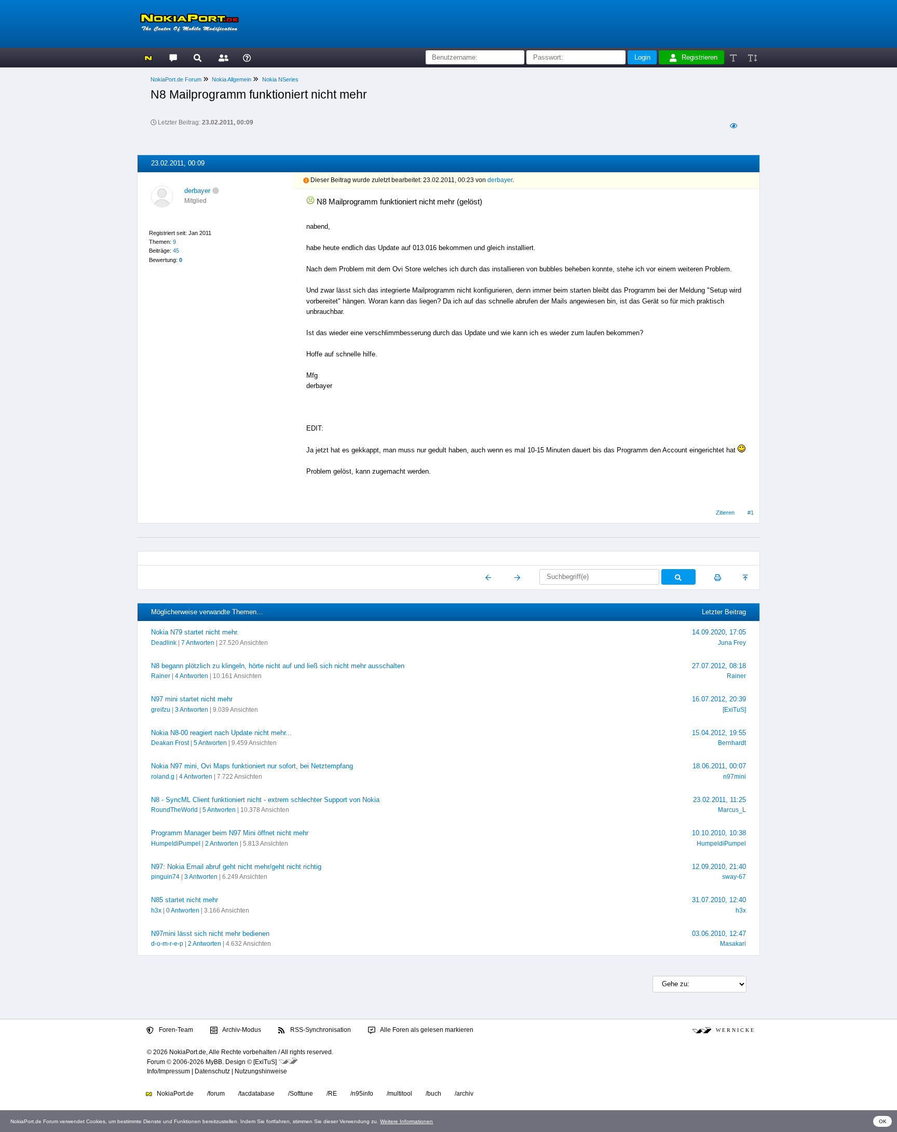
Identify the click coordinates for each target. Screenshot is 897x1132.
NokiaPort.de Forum (176, 79)
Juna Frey (732, 643)
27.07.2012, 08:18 (719, 666)
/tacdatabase (256, 1093)
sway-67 (734, 877)
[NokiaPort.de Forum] (172, 57)
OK (883, 1121)
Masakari (733, 944)
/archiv (464, 1093)
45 (176, 250)
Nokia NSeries (280, 79)
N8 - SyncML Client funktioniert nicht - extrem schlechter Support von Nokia (265, 800)
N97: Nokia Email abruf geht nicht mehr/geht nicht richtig (236, 867)
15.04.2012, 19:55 (719, 733)
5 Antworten (210, 743)
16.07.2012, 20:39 (719, 699)
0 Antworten (182, 910)
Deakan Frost (170, 743)
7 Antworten (197, 643)
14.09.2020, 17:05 (719, 632)
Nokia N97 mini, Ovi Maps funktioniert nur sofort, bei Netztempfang (252, 766)
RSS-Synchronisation (320, 1030)
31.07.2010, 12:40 (719, 900)
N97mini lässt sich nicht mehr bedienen (210, 933)
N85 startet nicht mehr (184, 900)
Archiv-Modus (241, 1030)
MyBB (214, 1062)
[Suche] (197, 57)
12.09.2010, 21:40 (719, 867)
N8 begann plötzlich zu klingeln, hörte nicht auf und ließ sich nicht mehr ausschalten (277, 666)
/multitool (399, 1093)
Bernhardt (732, 743)
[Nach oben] (746, 577)
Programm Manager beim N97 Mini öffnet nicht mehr (229, 833)
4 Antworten (191, 676)
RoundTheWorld (174, 810)
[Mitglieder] (222, 57)
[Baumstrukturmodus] (733, 125)
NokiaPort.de (174, 1093)
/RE (332, 1093)
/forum (216, 1093)
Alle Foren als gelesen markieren (426, 1030)
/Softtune (300, 1093)
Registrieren (699, 57)
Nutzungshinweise (261, 1071)
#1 (751, 512)
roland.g (162, 777)
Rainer (160, 676)
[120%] (752, 57)
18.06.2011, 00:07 (719, 766)
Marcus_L (732, 810)
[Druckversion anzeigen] (717, 577)
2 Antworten (221, 843)
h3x (156, 910)
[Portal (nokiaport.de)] (148, 57)
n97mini (734, 777)
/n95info (361, 1093)
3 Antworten (191, 710)
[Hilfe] (247, 57)
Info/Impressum (168, 1071)
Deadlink (163, 643)
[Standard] (734, 57)
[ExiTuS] (734, 710)
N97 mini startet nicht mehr (192, 699)
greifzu (160, 710)
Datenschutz (212, 1071)
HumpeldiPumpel (175, 843)
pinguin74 (165, 877)
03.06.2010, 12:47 (719, 933)
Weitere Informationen (406, 1121)
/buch (433, 1093)
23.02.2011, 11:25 (719, 800)
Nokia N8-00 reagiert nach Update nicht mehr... (221, 733)
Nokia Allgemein (231, 79)
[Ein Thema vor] (517, 577)
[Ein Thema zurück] (488, 577)
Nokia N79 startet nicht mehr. (195, 632)
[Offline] (215, 191)
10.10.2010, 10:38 (719, 833)
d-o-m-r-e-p (167, 944)
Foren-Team (175, 1030)
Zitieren (725, 512)
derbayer (197, 191)
